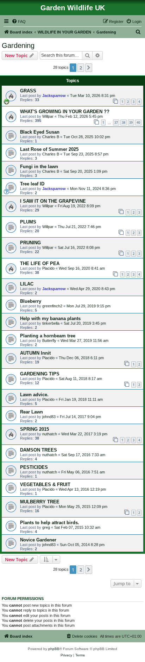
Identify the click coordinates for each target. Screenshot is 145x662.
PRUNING (30, 242)
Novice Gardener (38, 540)
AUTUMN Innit (35, 353)
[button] (88, 67)
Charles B (50, 137)
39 (131, 122)
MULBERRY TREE (39, 501)
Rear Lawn (31, 412)
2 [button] (81, 68)
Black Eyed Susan (39, 132)
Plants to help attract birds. (49, 522)
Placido (48, 268)
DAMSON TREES (38, 450)
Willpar (47, 116)
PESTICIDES (34, 467)
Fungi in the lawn (39, 166)
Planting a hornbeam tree (47, 335)
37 (116, 122)
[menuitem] (19, 21)
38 (123, 122)
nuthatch (49, 434)
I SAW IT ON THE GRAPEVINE (53, 201)
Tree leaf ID (32, 183)
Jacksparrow (54, 95)
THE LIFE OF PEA (39, 263)
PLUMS (28, 222)
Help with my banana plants (50, 318)
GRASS (28, 90)
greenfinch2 (52, 306)
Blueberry (30, 301)
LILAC (26, 284)
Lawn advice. (34, 394)
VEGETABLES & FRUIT (45, 484)
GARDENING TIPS (39, 373)
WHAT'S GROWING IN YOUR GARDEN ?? (64, 111)
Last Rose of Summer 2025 (49, 149)
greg (46, 527)
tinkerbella (50, 323)
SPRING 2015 (34, 429)
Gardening (18, 45)
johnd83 (49, 417)
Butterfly (49, 340)
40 (138, 122)
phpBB (53, 649)
